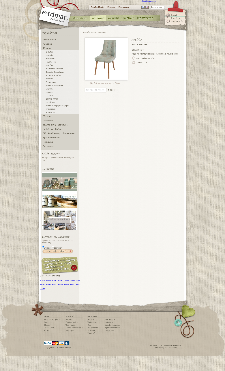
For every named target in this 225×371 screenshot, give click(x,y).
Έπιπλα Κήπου (52, 99)
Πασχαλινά (48, 142)
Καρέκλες (50, 92)
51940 (72, 280)
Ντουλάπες (50, 102)
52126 (48, 285)
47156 (48, 280)
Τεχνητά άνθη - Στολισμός (55, 125)
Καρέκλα (102, 32)
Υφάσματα (91, 322)
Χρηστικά (47, 44)
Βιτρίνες (49, 89)
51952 (78, 280)
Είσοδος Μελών (97, 7)
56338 (78, 285)
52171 (54, 285)
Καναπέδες (50, 59)
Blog (45, 322)
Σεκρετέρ (49, 79)
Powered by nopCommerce (165, 348)
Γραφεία (49, 96)
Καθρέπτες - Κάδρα (52, 129)
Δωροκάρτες (49, 146)
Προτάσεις (114, 18)
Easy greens (47, 188)
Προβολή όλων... (49, 229)
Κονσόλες (50, 55)
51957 (42, 285)
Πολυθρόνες (51, 62)
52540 (66, 285)
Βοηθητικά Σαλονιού (54, 85)
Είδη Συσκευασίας (112, 325)
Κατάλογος (98, 18)
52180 (60, 285)
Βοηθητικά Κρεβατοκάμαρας (57, 106)
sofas (44, 226)
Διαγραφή (58, 248)
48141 (54, 280)
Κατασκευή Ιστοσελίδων (160, 345)
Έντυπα (128, 18)
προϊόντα (175, 18)
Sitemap (47, 325)
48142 (60, 280)
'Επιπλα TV (50, 112)
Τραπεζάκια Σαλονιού (54, 69)
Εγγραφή (111, 7)
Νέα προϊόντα (80, 18)
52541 (72, 285)
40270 (42, 280)
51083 (66, 280)
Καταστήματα (145, 18)
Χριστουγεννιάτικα (51, 137)
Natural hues (47, 207)
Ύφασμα (47, 116)
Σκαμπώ (49, 52)
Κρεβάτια (49, 65)
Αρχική (86, 32)
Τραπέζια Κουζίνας (53, 75)
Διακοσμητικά (49, 39)
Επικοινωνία (123, 7)
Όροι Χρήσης (71, 325)
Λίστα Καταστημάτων (52, 319)
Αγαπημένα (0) (177, 21)
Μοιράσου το (142, 63)
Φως (89, 325)
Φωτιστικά (48, 120)
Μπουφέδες (51, 109)
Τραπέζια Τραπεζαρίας (55, 72)
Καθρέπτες (109, 322)
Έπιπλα (47, 48)
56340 (42, 289)
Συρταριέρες (51, 82)
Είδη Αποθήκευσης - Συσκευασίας (59, 133)
